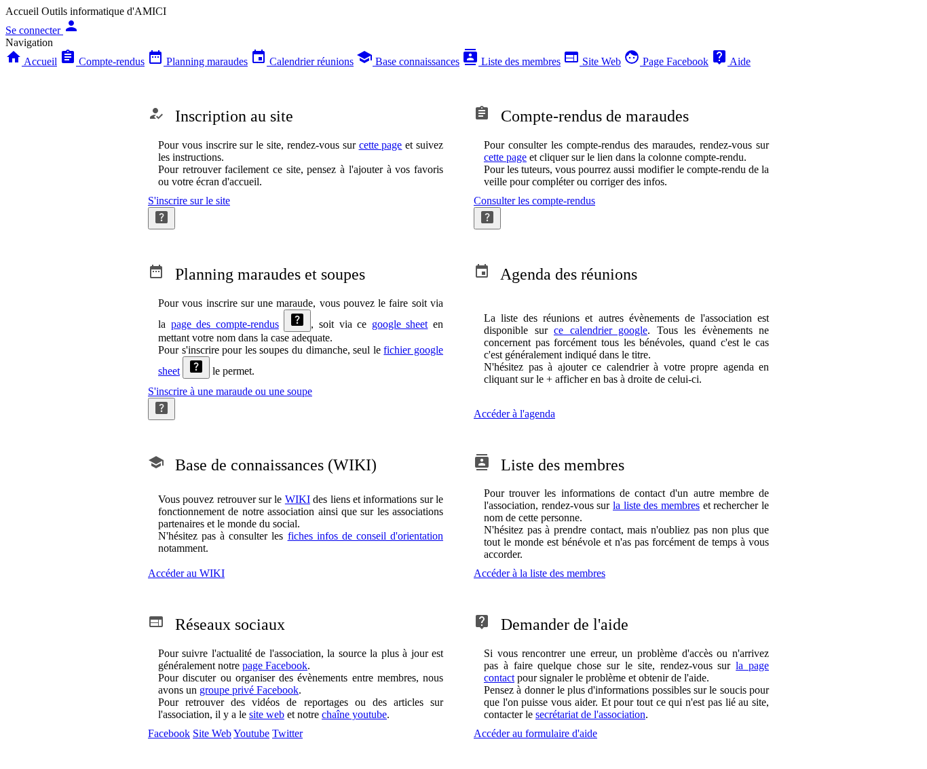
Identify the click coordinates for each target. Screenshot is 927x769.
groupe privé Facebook (249, 690)
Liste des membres (511, 61)
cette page (380, 145)
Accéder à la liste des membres (539, 573)
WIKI (297, 499)
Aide (731, 61)
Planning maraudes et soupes (256, 274)
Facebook (169, 733)
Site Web (592, 61)
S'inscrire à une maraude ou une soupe (230, 391)
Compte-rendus (102, 61)
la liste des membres (656, 505)
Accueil (31, 61)
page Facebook (274, 665)
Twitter (287, 733)
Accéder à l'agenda (514, 413)
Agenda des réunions (555, 274)
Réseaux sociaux (216, 624)
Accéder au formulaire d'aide (535, 733)
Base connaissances (407, 61)
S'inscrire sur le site (189, 200)
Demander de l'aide (551, 624)
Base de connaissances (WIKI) (262, 465)
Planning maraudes (197, 61)
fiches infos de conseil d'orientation (365, 536)
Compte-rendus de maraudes (581, 116)
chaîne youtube (354, 714)
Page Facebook (666, 61)
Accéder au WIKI (186, 573)
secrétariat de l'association (590, 714)
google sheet (400, 324)
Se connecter (42, 30)
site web (266, 714)
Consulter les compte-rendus (534, 200)
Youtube (251, 733)
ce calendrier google (600, 330)
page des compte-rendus (225, 324)
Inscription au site (220, 116)
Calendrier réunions (302, 61)
